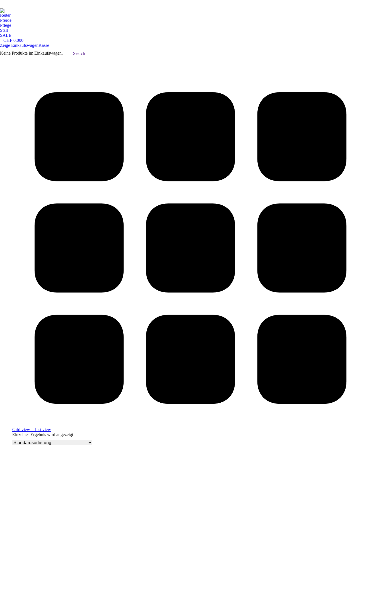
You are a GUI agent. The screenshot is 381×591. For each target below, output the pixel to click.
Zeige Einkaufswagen (19, 45)
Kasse (43, 45)
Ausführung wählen (29, 548)
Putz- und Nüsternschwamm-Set (43, 535)
